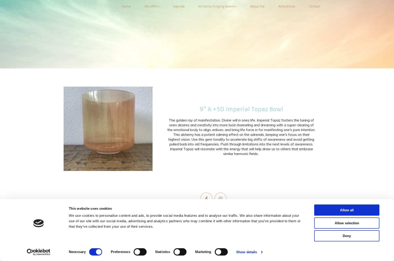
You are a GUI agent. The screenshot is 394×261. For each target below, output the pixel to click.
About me (257, 6)
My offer (151, 6)
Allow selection (347, 223)
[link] (152, 6)
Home (126, 6)
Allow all (347, 210)
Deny (347, 236)
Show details (246, 252)
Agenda (178, 6)
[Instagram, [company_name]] (220, 198)
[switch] (140, 252)
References (286, 6)
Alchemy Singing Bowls (216, 6)
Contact (314, 6)
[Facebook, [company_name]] (206, 198)
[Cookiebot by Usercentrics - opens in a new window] (39, 252)
